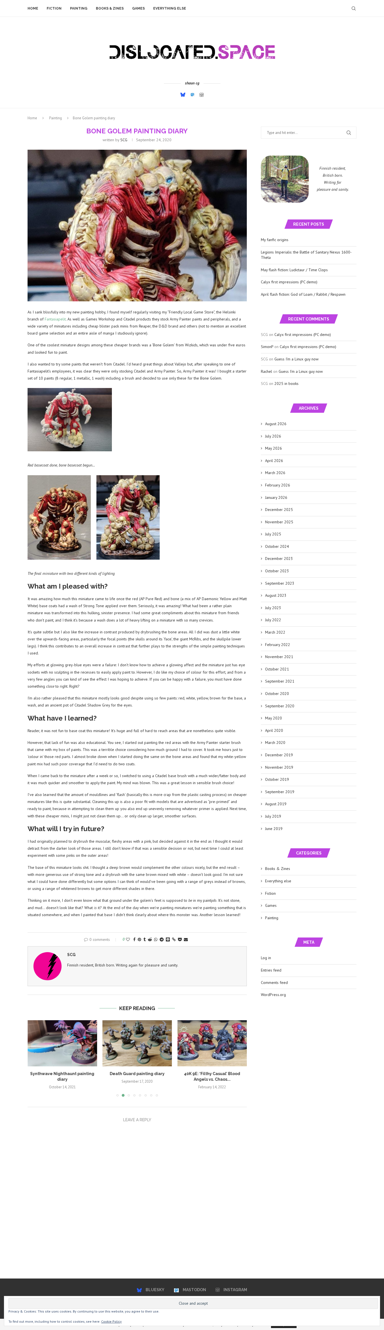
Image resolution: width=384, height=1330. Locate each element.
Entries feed (271, 970)
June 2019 (274, 828)
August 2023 (275, 595)
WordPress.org (273, 994)
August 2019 (275, 803)
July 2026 (273, 436)
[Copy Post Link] (174, 939)
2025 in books (286, 383)
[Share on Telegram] (162, 939)
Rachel (266, 371)
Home (33, 8)
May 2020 (273, 718)
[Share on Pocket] (180, 939)
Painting (78, 8)
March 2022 (275, 632)
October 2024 (277, 546)
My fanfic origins (274, 239)
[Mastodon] (192, 95)
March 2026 (275, 472)
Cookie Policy (111, 1321)
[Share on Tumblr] (144, 939)
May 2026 (273, 448)
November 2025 (279, 521)
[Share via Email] (186, 939)
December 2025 (279, 509)
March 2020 (275, 742)
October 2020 (277, 693)
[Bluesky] (182, 95)
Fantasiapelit (55, 319)
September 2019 (279, 791)
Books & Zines (110, 8)
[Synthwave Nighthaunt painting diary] (62, 1043)
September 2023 (279, 583)
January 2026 (276, 497)
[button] (35, 1058)
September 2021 (279, 681)
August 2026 (275, 423)
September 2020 (279, 705)
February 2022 (277, 644)
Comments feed (274, 982)
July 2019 (273, 816)
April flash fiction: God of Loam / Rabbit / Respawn (303, 294)
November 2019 (279, 767)
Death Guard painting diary (137, 1074)
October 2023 (277, 570)
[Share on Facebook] (134, 939)
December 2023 (279, 558)
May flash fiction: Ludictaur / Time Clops (294, 269)
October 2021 (277, 669)
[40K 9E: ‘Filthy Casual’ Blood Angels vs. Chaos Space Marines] (212, 1043)
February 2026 (277, 485)
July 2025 (273, 534)
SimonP (267, 346)
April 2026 (274, 460)
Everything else (169, 8)
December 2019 (279, 754)
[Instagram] (202, 95)
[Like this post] (128, 939)
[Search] (353, 8)
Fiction (54, 8)
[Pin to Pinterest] (139, 939)
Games (138, 8)
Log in (266, 957)
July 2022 (273, 619)
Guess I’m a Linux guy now (296, 359)
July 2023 (273, 607)
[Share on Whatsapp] (155, 939)
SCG (123, 139)
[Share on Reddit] (150, 939)
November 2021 (279, 656)
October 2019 (277, 779)
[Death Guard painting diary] (137, 1043)
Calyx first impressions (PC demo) (289, 281)
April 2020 (274, 730)
